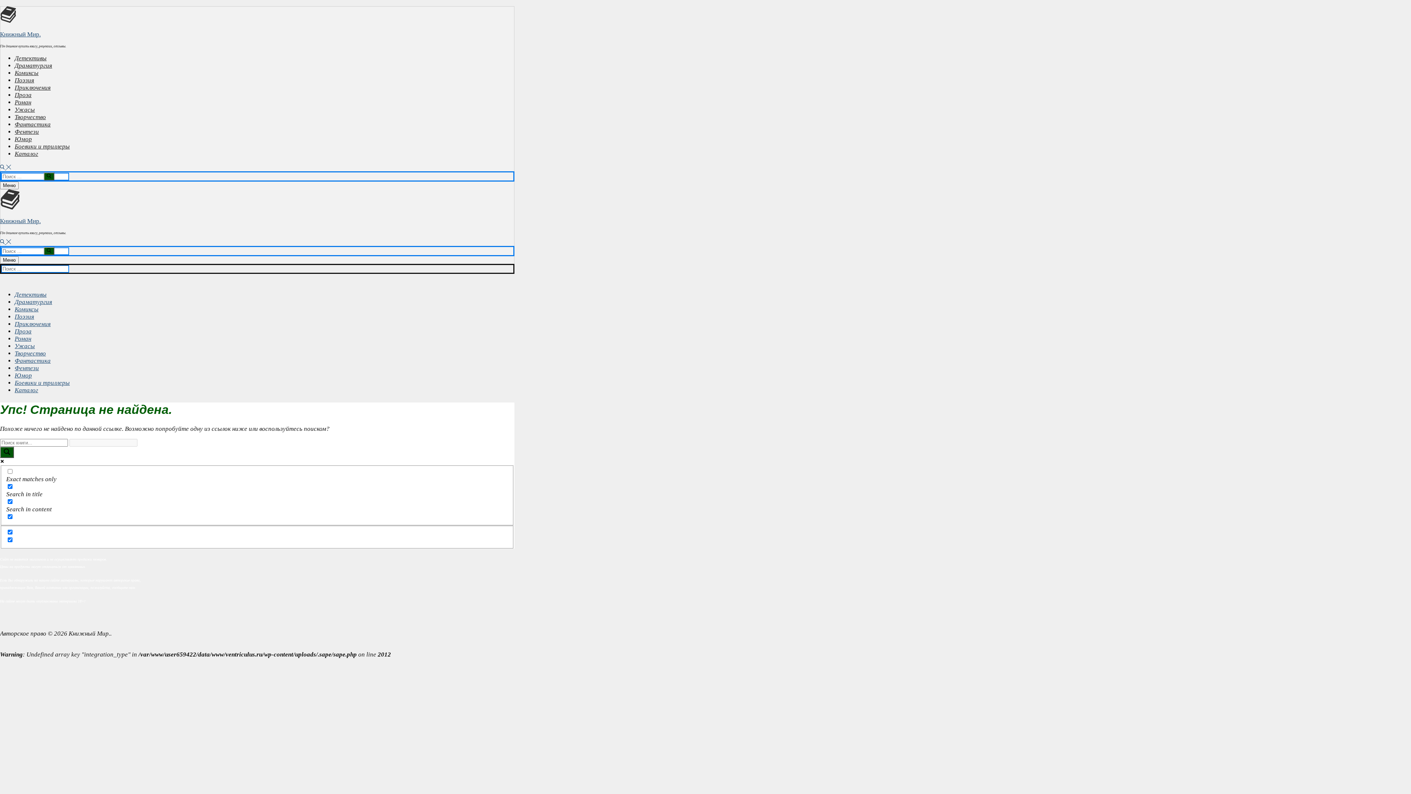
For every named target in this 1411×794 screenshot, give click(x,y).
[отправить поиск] (49, 176)
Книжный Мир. (20, 34)
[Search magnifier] (7, 452)
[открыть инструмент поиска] (5, 167)
